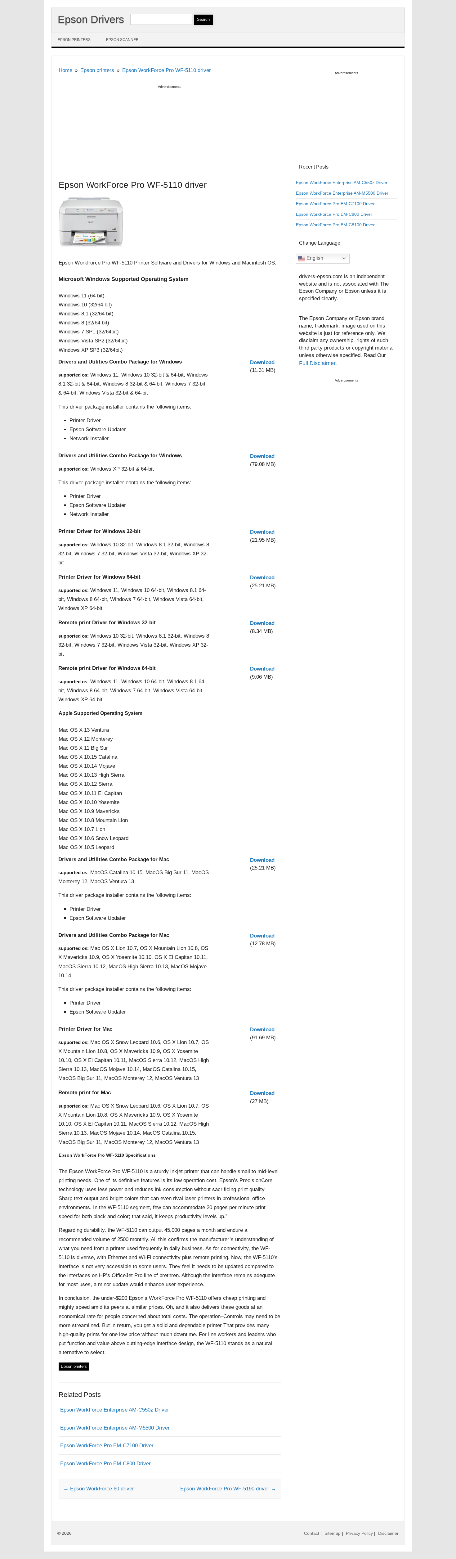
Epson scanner (122, 40)
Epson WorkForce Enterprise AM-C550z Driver (114, 1410)
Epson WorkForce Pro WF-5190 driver (228, 1489)
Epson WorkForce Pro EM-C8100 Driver (335, 224)
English (314, 258)
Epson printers (74, 40)
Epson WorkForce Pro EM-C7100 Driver (107, 1445)
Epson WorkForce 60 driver (98, 1489)
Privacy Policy (359, 1533)
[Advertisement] (170, 133)
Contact (311, 1533)
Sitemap (332, 1533)
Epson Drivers (91, 19)
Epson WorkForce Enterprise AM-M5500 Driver (115, 1428)
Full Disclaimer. (318, 363)
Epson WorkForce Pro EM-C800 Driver (105, 1463)
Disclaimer (388, 1533)
